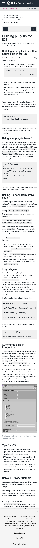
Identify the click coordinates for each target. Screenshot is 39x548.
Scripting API (13, 8)
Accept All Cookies (19, 544)
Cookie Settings (19, 533)
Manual (4, 8)
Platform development (10, 18)
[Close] (37, 511)
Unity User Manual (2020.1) (11, 15)
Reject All (19, 538)
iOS (21, 18)
